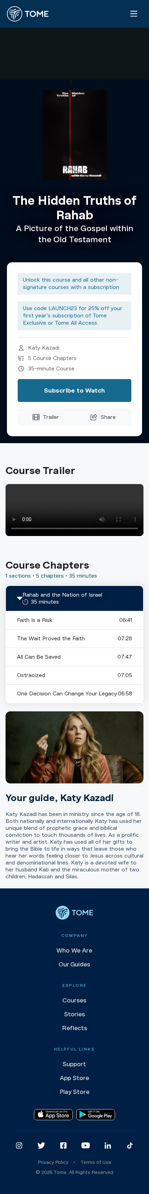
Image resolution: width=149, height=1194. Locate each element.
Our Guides (74, 964)
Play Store (74, 1092)
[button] (74, 598)
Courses (74, 1000)
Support (74, 1064)
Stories (74, 1014)
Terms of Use (95, 1162)
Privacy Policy (53, 1162)
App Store (74, 1078)
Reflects (74, 1028)
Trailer (51, 417)
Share (108, 417)
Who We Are (74, 950)
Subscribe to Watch (74, 390)
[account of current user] (133, 14)
